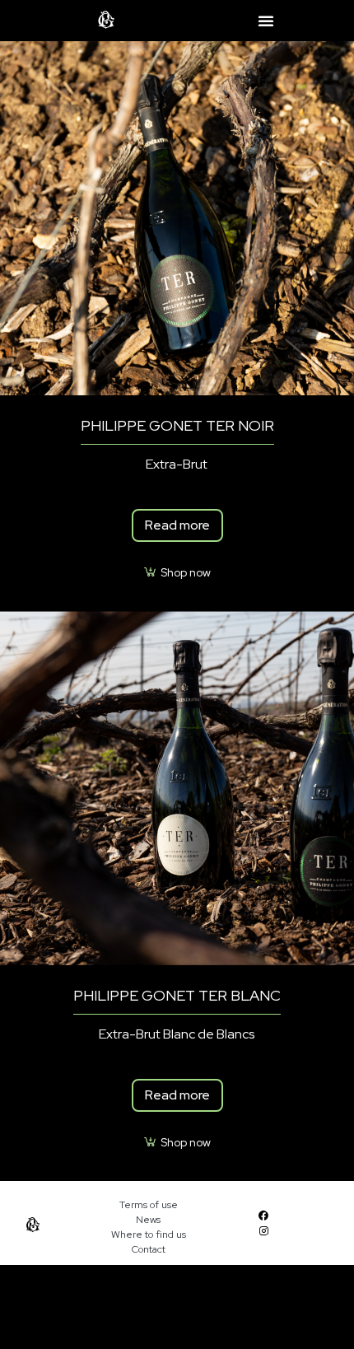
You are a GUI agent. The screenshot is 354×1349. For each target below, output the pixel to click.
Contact (148, 1249)
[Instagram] (263, 1231)
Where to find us (148, 1234)
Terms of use (148, 1204)
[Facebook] (263, 1215)
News (148, 1219)
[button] (266, 20)
